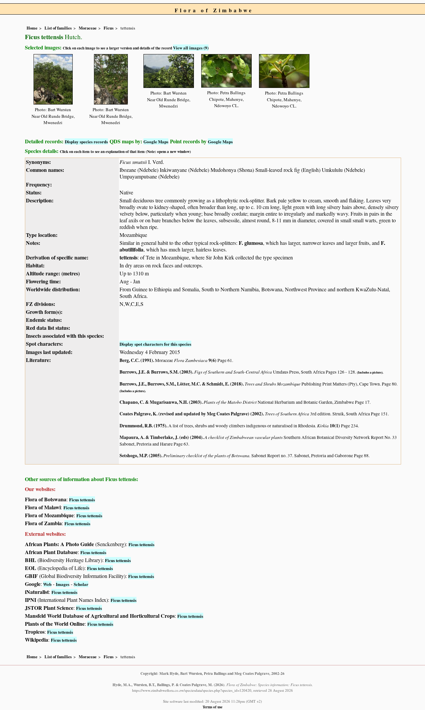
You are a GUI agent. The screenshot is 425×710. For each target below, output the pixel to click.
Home (32, 28)
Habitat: (35, 265)
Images (62, 584)
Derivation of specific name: (57, 257)
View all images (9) (191, 47)
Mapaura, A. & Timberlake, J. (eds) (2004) (161, 437)
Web (47, 584)
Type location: (41, 235)
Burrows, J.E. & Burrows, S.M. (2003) (156, 372)
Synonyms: (38, 162)
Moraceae (88, 28)
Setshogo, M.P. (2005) (140, 455)
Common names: (45, 170)
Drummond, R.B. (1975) (143, 425)
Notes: (33, 243)
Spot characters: (44, 343)
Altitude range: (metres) (53, 273)
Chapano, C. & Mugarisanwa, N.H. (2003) (161, 402)
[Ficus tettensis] (53, 78)
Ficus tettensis (82, 499)
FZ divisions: (40, 304)
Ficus (109, 28)
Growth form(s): (44, 312)
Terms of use (212, 707)
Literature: (38, 360)
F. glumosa (251, 243)
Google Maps (155, 141)
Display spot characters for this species (155, 344)
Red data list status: (48, 327)
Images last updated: (49, 352)
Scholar (81, 584)
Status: (34, 192)
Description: (39, 200)
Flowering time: (43, 281)
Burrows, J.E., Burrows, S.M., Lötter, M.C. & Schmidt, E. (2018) (181, 384)
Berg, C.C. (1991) (136, 360)
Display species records (86, 141)
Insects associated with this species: (65, 335)
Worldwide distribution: (53, 289)
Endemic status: (44, 319)
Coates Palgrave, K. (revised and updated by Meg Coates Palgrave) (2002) (191, 413)
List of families (58, 28)
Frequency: (39, 184)
